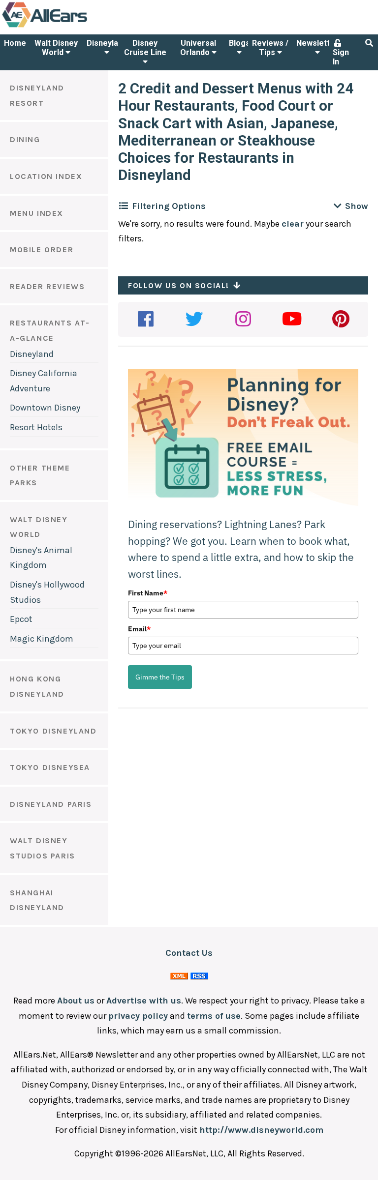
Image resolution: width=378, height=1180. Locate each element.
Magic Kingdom (41, 638)
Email (139, 628)
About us (75, 1000)
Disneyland (107, 43)
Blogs (239, 43)
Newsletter (317, 43)
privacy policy (138, 1015)
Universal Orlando (198, 47)
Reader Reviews (47, 286)
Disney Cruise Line (145, 47)
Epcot (21, 619)
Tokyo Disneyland (53, 731)
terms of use (214, 1015)
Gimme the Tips (160, 677)
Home (15, 43)
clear (293, 223)
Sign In (341, 57)
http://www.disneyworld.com (261, 1129)
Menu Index (36, 213)
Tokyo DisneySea (50, 767)
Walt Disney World (56, 47)
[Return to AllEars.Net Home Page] (75, 26)
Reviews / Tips (270, 47)
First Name (147, 593)
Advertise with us (143, 1000)
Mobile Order (41, 249)
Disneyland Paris (51, 804)
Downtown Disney (45, 407)
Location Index (46, 176)
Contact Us (189, 952)
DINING (25, 139)
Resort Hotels (36, 427)
